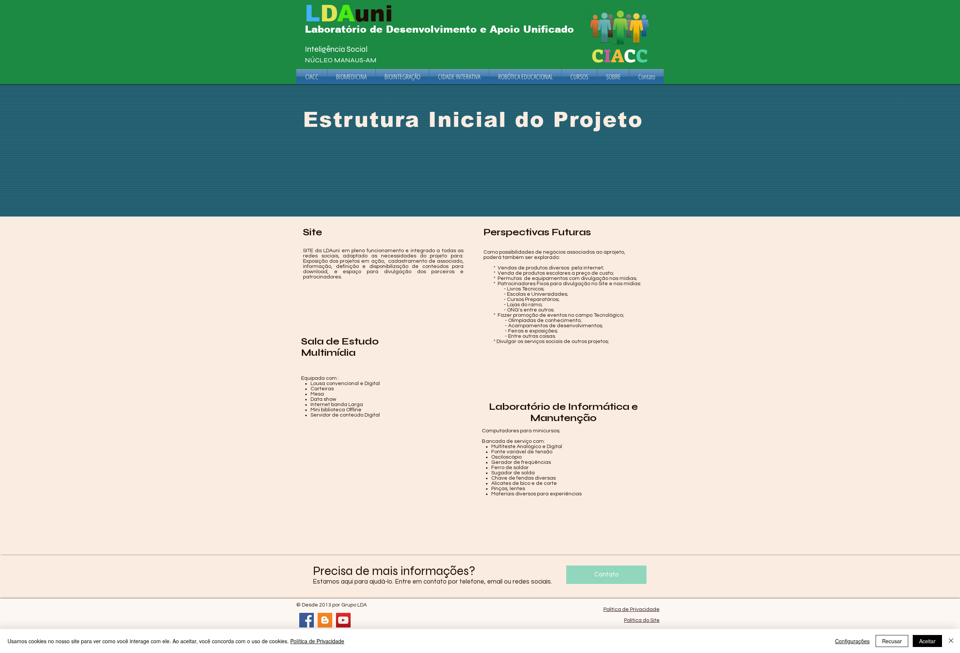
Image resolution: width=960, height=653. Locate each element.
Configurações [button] (852, 641)
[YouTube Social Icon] (343, 620)
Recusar (892, 641)
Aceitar (927, 641)
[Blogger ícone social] (325, 620)
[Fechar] (951, 641)
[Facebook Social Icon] (306, 620)
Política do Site (642, 620)
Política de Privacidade (631, 609)
